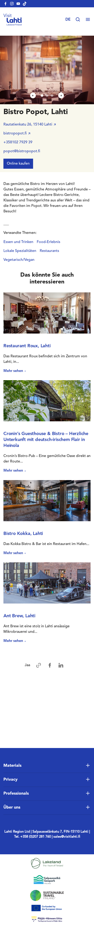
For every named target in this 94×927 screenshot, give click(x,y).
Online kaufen (18, 164)
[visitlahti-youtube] (18, 3)
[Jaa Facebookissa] (49, 665)
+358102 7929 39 (17, 142)
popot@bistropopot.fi (21, 151)
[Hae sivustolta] (80, 20)
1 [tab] (42, 95)
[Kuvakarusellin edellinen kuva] (33, 95)
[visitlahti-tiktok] (25, 3)
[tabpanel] (47, 70)
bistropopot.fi (15, 133)
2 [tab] (47, 95)
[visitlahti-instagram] (12, 3)
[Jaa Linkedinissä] (61, 665)
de (67, 19)
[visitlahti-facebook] (5, 3)
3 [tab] (52, 95)
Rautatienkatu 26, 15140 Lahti (27, 124)
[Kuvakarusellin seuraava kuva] (61, 95)
